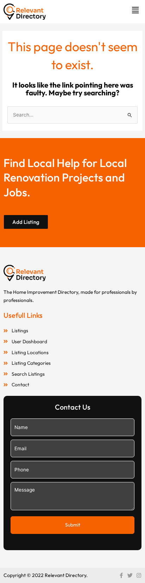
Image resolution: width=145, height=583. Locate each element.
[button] (135, 10)
